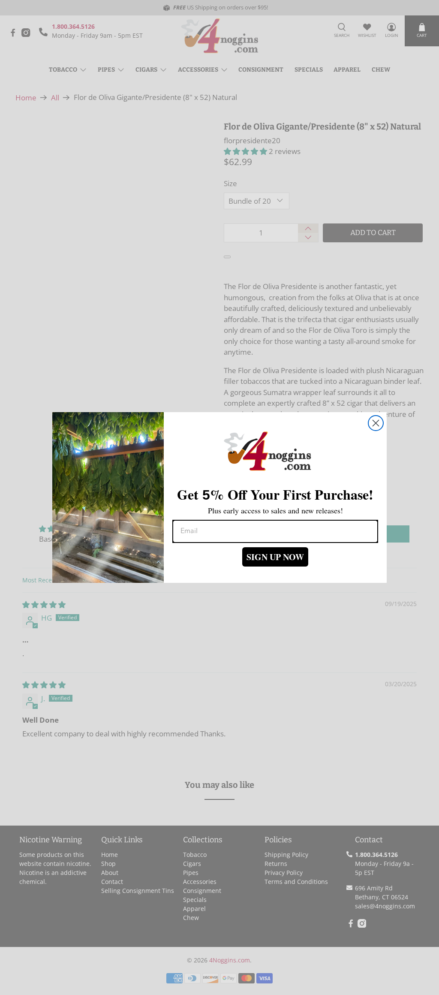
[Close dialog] (375, 423)
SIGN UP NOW (275, 557)
